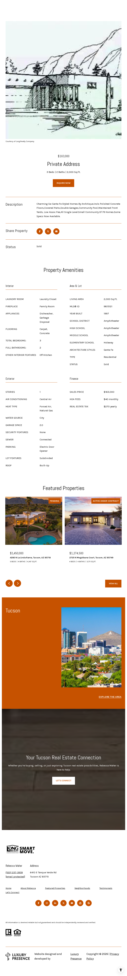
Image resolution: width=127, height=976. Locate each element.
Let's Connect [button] (63, 780)
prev (9, 583)
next (17, 583)
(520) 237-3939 (14, 872)
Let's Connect (12, 892)
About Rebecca (28, 888)
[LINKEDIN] (55, 903)
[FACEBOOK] (38, 903)
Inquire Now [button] (63, 183)
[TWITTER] (63, 903)
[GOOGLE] (88, 903)
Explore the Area (110, 696)
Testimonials (105, 888)
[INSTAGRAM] (47, 903)
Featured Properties (55, 888)
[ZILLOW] (80, 903)
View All (113, 583)
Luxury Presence (76, 956)
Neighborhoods (82, 888)
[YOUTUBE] (72, 903)
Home (8, 888)
